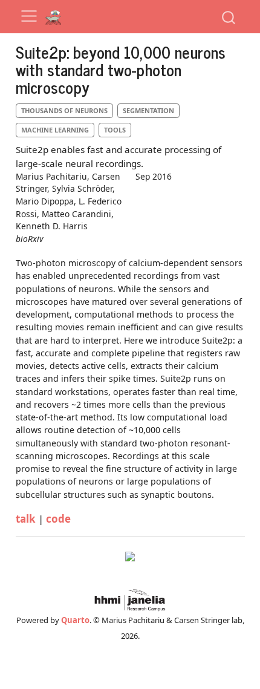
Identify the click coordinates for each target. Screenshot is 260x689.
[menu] (29, 16)
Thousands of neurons (64, 110)
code (58, 519)
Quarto (75, 620)
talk (26, 519)
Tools (115, 129)
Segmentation (148, 110)
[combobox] (229, 16)
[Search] (228, 16)
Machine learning (55, 129)
